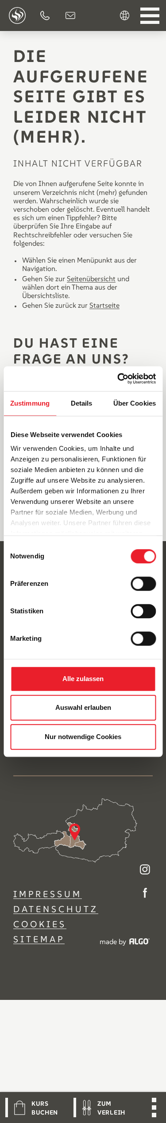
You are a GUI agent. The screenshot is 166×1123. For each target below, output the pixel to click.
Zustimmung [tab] (30, 403)
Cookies (39, 924)
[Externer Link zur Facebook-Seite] (145, 894)
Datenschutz (55, 909)
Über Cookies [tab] (134, 403)
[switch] (143, 584)
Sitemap (39, 939)
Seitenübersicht (91, 278)
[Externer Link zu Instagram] (145, 870)
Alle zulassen (83, 678)
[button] (45, 15)
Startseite (104, 305)
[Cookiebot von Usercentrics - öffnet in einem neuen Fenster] (118, 378)
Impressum (47, 894)
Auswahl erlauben (83, 707)
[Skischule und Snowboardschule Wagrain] (17, 15)
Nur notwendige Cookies (83, 736)
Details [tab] (82, 403)
